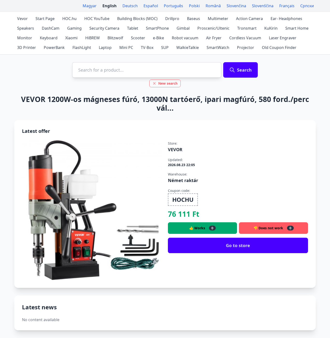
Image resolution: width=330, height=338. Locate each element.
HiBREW (92, 38)
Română (213, 5)
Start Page (45, 18)
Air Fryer (214, 38)
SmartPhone (157, 28)
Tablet (132, 28)
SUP (165, 47)
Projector (245, 47)
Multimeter (218, 18)
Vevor (22, 18)
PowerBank (54, 47)
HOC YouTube (96, 18)
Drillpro (172, 18)
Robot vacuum (185, 38)
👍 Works (201, 228)
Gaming (74, 28)
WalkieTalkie (187, 47)
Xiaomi (71, 38)
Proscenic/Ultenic (213, 28)
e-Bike (158, 38)
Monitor (24, 38)
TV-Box (147, 47)
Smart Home (296, 28)
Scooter (138, 38)
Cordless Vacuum (245, 38)
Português (173, 5)
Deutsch (130, 5)
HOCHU (183, 199)
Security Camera (104, 28)
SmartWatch (218, 47)
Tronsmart (247, 28)
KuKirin (271, 28)
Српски (307, 5)
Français (286, 5)
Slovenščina (262, 5)
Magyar (90, 5)
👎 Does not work (272, 228)
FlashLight (81, 47)
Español (150, 5)
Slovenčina (236, 5)
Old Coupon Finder (279, 47)
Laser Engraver (282, 38)
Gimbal (183, 28)
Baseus (193, 18)
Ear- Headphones (286, 18)
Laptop (105, 47)
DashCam (50, 28)
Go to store (238, 245)
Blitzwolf (115, 38)
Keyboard (48, 38)
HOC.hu (69, 18)
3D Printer (26, 47)
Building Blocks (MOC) (137, 18)
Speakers (25, 28)
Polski (194, 5)
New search (168, 83)
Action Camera (249, 18)
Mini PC (126, 47)
